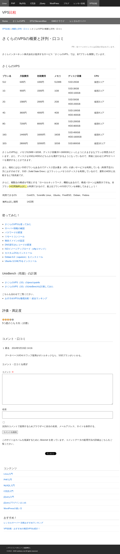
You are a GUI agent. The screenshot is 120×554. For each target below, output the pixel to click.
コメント (8, 372)
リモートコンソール (15, 236)
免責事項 (26, 548)
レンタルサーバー (78, 21)
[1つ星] (3, 319)
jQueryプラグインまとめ (15, 503)
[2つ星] (6, 319)
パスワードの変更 (13, 232)
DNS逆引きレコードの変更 (18, 244)
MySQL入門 (9, 485)
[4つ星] (10, 319)
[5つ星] (13, 319)
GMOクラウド (58, 21)
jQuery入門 (9, 497)
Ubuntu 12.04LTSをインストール (21, 261)
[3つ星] (8, 319)
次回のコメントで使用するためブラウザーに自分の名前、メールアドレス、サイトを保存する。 (49, 426)
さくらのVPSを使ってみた (18, 224)
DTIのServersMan (38, 21)
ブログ (66, 3)
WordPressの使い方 (13, 508)
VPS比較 (93, 3)
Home (5, 21)
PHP (13, 3)
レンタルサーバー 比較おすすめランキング (23, 523)
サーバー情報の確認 (15, 228)
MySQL (22, 3)
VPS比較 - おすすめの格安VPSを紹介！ (22, 528)
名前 (4, 409)
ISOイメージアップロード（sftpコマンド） (26, 249)
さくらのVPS (19, 21)
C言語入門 (8, 491)
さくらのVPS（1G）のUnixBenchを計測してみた (29, 286)
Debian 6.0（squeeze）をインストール (24, 257)
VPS (9, 12)
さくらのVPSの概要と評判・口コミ (33, 38)
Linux (4, 3)
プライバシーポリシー (15, 548)
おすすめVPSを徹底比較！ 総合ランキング (26, 298)
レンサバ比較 (79, 3)
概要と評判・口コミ (20, 29)
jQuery (42, 3)
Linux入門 (8, 474)
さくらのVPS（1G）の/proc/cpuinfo (22, 282)
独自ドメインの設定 (15, 240)
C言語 (32, 3)
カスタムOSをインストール (18, 253)
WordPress (54, 3)
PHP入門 (8, 479)
